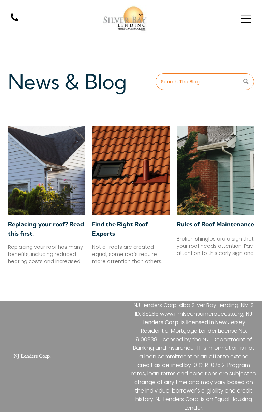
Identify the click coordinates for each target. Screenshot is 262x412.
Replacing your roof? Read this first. (46, 228)
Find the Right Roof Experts (120, 228)
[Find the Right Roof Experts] (131, 170)
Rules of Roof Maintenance (215, 224)
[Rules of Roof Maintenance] (215, 170)
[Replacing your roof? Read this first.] (46, 170)
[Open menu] (246, 19)
